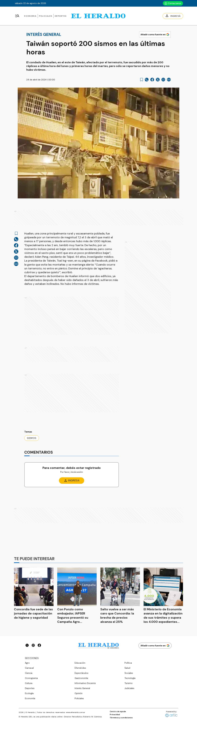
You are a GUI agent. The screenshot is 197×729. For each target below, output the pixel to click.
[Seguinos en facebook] (39, 646)
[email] (163, 79)
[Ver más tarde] (141, 79)
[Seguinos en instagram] (33, 646)
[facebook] (152, 79)
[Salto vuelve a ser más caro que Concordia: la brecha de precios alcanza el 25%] (120, 587)
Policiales (45, 16)
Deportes (60, 16)
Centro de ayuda (118, 711)
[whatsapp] (147, 79)
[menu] (17, 16)
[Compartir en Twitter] (158, 79)
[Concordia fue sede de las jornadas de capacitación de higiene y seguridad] (34, 587)
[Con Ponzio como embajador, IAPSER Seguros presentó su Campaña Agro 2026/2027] (77, 587)
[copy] (169, 79)
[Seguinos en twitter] (27, 646)
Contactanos (174, 3)
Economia (30, 16)
